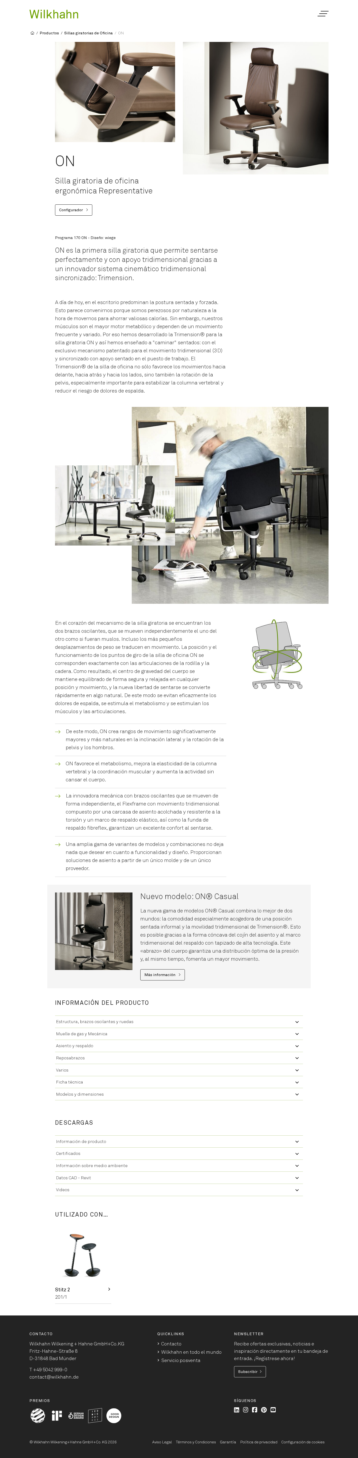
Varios (62, 1070)
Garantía (228, 1442)
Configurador (71, 210)
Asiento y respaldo (74, 1046)
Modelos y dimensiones (80, 1094)
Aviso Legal (162, 1442)
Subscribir (247, 1372)
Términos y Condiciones (196, 1442)
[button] (323, 14)
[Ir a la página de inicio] (53, 14)
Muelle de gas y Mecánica (81, 1034)
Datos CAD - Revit (73, 1178)
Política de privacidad (258, 1442)
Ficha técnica (69, 1082)
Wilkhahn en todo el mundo (191, 1352)
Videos (62, 1190)
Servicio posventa (180, 1360)
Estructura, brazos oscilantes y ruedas (94, 1022)
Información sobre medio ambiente (92, 1166)
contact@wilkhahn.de (54, 1377)
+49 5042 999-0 (50, 1369)
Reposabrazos (70, 1058)
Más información (160, 975)
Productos (49, 33)
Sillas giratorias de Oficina (88, 33)
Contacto (171, 1344)
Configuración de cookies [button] (303, 1442)
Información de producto (81, 1142)
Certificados (68, 1153)
